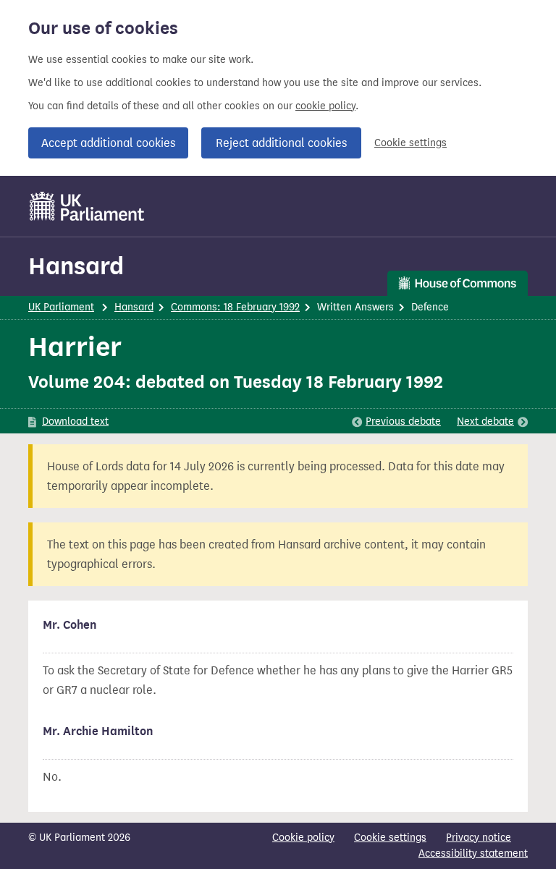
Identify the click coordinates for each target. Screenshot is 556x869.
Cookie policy (303, 837)
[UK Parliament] (87, 206)
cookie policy (325, 106)
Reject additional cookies (281, 143)
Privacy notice (478, 837)
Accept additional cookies (108, 143)
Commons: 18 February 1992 (235, 307)
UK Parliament (61, 307)
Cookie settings (410, 143)
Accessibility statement (473, 853)
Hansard (76, 266)
